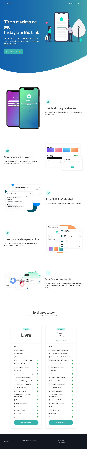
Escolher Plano (26, 422)
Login (70, 3)
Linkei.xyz (8, 3)
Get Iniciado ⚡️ (13, 51)
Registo (79, 3)
